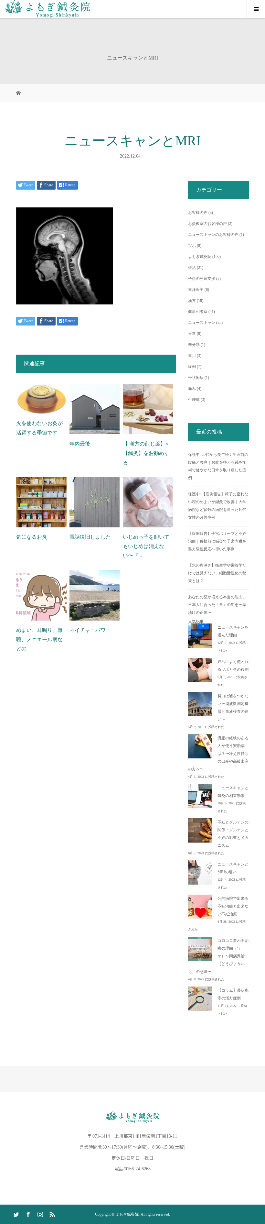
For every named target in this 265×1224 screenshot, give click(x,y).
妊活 (192, 267)
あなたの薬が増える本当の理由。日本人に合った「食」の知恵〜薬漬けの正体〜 (217, 605)
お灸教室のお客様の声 (207, 223)
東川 (192, 355)
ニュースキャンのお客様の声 (213, 234)
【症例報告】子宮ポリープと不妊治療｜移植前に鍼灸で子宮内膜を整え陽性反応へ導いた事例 (217, 541)
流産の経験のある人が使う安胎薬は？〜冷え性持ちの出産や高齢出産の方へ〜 (218, 753)
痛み (192, 388)
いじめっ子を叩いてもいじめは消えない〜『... (146, 546)
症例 (192, 366)
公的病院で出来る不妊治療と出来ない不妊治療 (233, 906)
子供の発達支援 (201, 278)
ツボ (192, 245)
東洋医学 (196, 289)
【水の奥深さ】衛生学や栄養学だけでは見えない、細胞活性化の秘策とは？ (217, 573)
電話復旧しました (90, 537)
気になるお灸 (31, 537)
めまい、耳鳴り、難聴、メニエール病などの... (39, 639)
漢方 (192, 300)
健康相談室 (197, 311)
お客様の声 (197, 212)
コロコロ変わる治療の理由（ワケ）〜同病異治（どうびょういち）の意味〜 (218, 956)
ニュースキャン (201, 322)
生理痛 (194, 399)
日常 (192, 333)
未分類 (194, 344)
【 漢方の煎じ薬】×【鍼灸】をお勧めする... (146, 453)
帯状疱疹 (196, 377)
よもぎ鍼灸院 (199, 256)
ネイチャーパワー (90, 630)
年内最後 (79, 444)
